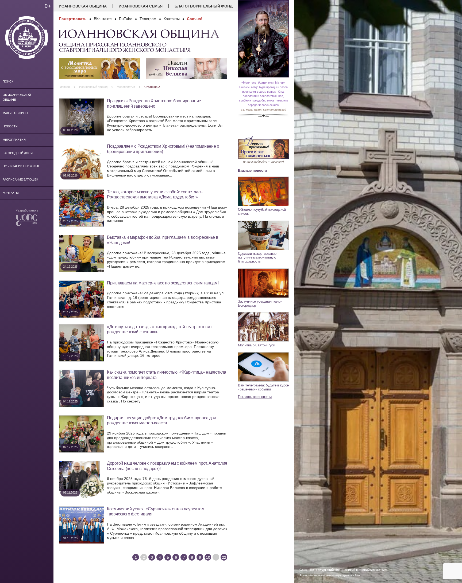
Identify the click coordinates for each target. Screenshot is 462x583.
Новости (10, 126)
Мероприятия (14, 139)
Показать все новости (255, 397)
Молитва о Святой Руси (256, 345)
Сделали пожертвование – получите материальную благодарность (258, 257)
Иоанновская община (83, 6)
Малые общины (15, 113)
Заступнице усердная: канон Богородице (260, 303)
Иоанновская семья (141, 6)
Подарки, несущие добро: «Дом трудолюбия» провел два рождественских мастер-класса (161, 420)
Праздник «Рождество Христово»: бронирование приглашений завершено (154, 103)
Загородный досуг (18, 153)
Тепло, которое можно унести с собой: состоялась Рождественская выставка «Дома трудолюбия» (154, 194)
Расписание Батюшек (20, 179)
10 (208, 557)
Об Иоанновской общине (17, 97)
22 (224, 557)
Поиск (8, 81)
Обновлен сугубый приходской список (262, 212)
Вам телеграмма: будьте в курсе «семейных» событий (263, 387)
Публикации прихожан (21, 166)
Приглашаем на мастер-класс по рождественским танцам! (162, 282)
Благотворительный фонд (204, 6)
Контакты (11, 192)
